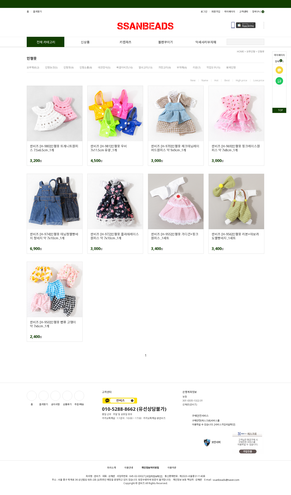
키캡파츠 (125, 42)
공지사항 (55, 404)
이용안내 (128, 467)
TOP (280, 110)
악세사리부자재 (205, 42)
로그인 (204, 11)
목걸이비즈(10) (124, 67)
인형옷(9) (69, 67)
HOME (240, 51)
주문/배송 (79, 404)
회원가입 (215, 11)
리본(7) (197, 67)
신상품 (85, 42)
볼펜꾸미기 (165, 42)
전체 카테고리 (46, 42)
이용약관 (171, 467)
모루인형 (250, 51)
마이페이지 (279, 55)
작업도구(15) (213, 67)
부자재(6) (182, 67)
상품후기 (67, 404)
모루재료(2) (33, 67)
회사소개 (111, 467)
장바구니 (279, 61)
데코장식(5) (104, 67)
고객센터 (243, 11)
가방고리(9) (164, 67)
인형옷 (261, 51)
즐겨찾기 (37, 11)
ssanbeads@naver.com (226, 480)
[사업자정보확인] (154, 476)
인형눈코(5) (51, 67)
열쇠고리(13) (145, 67)
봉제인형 (231, 67)
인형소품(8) (86, 67)
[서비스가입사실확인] (224, 424)
